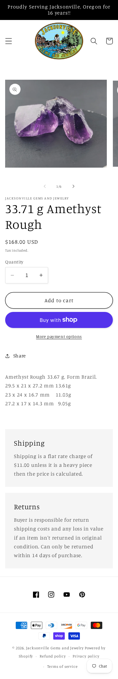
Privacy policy (86, 656)
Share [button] (19, 356)
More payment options (59, 336)
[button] (8, 41)
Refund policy (53, 656)
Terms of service (62, 666)
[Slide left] (44, 186)
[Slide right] (73, 186)
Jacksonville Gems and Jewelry (55, 648)
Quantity (14, 262)
